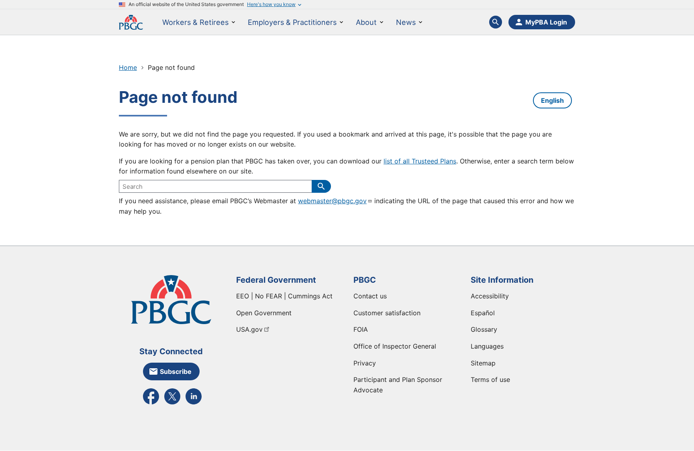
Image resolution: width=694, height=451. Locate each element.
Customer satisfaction (386, 313)
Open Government (264, 313)
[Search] (321, 186)
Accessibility (490, 296)
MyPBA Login (546, 22)
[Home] (131, 22)
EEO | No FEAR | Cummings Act (284, 296)
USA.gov (249, 329)
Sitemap (483, 363)
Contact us (370, 296)
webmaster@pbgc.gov (332, 201)
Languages (487, 346)
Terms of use (490, 379)
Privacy (364, 363)
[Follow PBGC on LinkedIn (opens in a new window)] (193, 404)
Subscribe (176, 371)
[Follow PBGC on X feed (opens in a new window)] (172, 404)
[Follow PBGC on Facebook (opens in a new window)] (151, 404)
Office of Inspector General (394, 346)
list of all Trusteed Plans (420, 161)
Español (483, 313)
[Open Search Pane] (495, 22)
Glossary (484, 329)
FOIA (360, 329)
